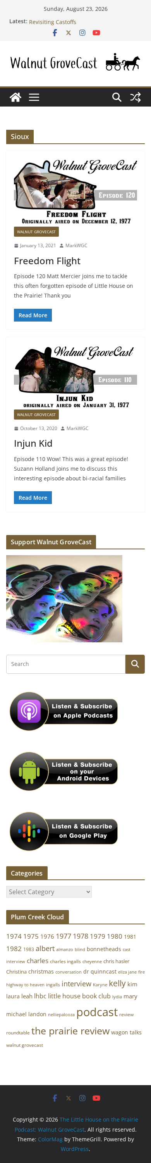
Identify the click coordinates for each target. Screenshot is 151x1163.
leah (27, 996)
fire (141, 972)
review (126, 1014)
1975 (31, 936)
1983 (28, 949)
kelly (117, 983)
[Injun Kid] (75, 377)
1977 (63, 936)
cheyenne (92, 961)
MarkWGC (76, 245)
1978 (80, 936)
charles (37, 960)
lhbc (40, 996)
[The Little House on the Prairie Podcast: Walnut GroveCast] (15, 97)
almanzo (64, 949)
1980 (114, 936)
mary (130, 996)
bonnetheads (104, 949)
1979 (97, 936)
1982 (14, 948)
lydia (117, 997)
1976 (47, 936)
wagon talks (126, 1032)
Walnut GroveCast (36, 231)
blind (80, 949)
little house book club (79, 996)
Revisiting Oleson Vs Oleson (65, 18)
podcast (97, 1012)
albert (45, 948)
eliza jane (127, 972)
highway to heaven (25, 985)
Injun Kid (33, 443)
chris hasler (116, 961)
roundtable (18, 1032)
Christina (16, 972)
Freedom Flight (47, 260)
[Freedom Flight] (75, 192)
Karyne (100, 985)
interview (76, 983)
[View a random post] (135, 97)
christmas (41, 971)
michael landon (26, 1014)
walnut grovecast (24, 1045)
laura (13, 996)
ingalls (53, 984)
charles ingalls (65, 961)
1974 (14, 936)
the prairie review (70, 1030)
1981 (130, 936)
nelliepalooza (61, 1014)
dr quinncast (100, 971)
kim (132, 984)
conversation (68, 972)
